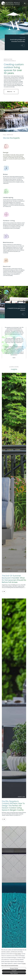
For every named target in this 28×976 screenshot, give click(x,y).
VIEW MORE (22, 37)
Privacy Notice (18, 953)
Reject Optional (14, 973)
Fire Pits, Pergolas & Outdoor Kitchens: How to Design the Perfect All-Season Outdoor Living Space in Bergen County (13, 805)
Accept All (14, 970)
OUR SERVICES (22, 306)
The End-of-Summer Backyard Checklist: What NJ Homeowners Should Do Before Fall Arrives (14, 578)
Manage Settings (14, 968)
